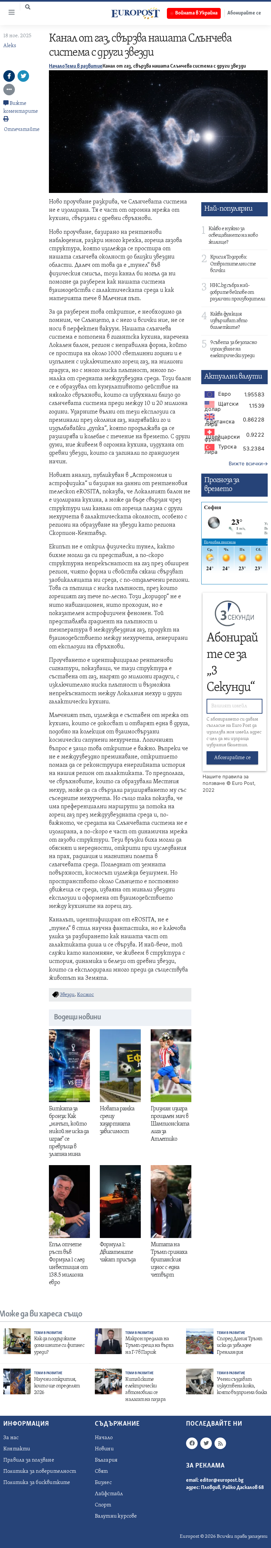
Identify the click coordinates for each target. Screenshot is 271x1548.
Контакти (16, 1449)
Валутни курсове (116, 1516)
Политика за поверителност (39, 1471)
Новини (104, 1449)
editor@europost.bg (222, 1480)
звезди (67, 994)
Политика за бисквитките (36, 1482)
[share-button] (9, 76)
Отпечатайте (22, 129)
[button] (27, 7)
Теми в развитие (83, 66)
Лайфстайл (109, 1494)
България (106, 1460)
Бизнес (103, 1482)
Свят (101, 1471)
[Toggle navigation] (9, 12)
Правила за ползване (28, 1460)
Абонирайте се (232, 757)
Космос (85, 994)
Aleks (9, 45)
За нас (11, 1437)
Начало (57, 66)
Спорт (103, 1505)
